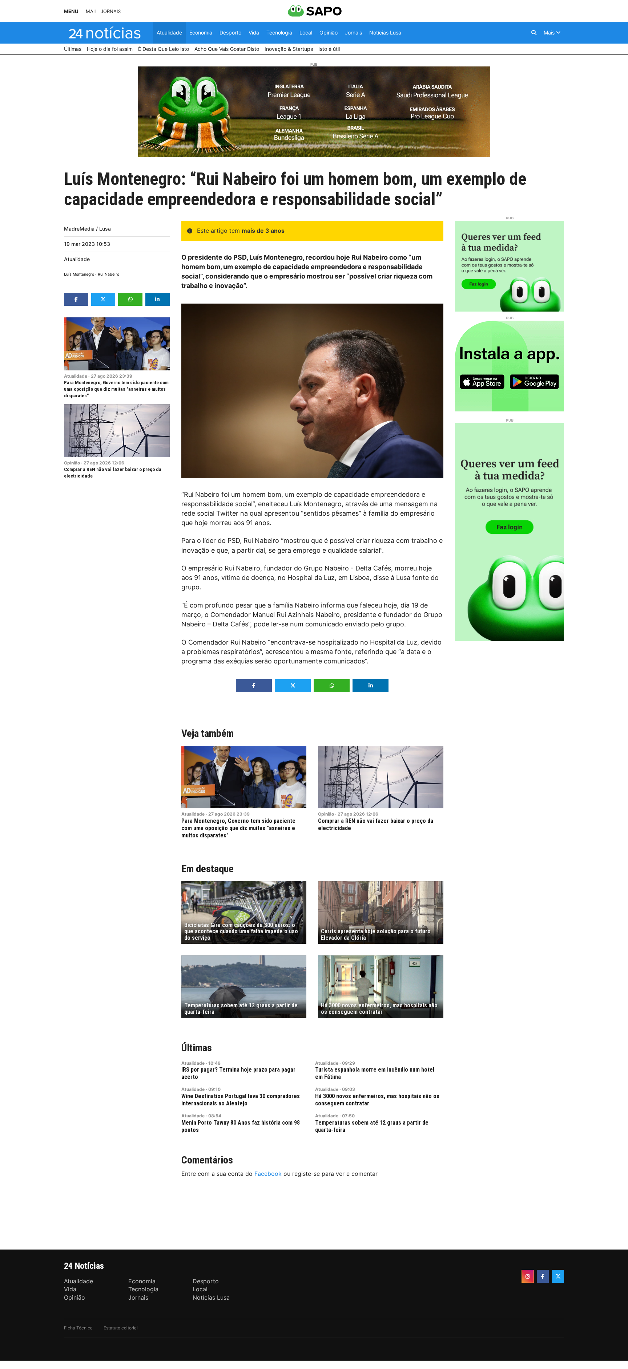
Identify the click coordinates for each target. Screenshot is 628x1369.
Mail (91, 11)
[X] (558, 1276)
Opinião (72, 463)
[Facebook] (543, 1276)
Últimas (196, 1048)
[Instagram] (528, 1276)
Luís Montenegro (79, 274)
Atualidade (77, 259)
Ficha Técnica (78, 1328)
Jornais (111, 11)
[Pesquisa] (534, 33)
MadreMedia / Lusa (87, 229)
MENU (71, 11)
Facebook (268, 1173)
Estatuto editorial (121, 1328)
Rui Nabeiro (108, 274)
